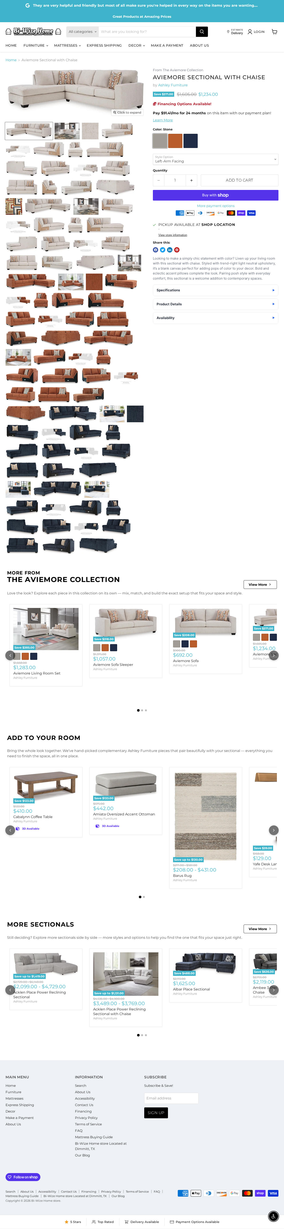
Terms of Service (88, 1124)
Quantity (160, 170)
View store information (172, 235)
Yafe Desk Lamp (267, 864)
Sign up (156, 1113)
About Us (199, 45)
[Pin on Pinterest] (176, 250)
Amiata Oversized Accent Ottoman (124, 814)
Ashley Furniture (173, 85)
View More (258, 584)
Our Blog (82, 1155)
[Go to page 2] (142, 710)
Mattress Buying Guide (94, 1137)
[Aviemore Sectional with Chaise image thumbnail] (29, 131)
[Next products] (274, 655)
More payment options (216, 206)
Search (80, 1085)
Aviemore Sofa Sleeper (113, 665)
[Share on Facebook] (155, 250)
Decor (135, 45)
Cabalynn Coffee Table (33, 817)
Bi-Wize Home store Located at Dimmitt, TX (75, 1196)
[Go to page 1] (138, 710)
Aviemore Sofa (186, 661)
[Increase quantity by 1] (191, 180)
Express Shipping (104, 45)
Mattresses (66, 45)
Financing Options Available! (183, 104)
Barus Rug (182, 876)
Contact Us (84, 1105)
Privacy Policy (86, 1118)
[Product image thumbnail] (67, 131)
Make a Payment (167, 45)
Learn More (163, 120)
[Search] (202, 32)
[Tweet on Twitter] (162, 250)
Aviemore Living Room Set (37, 673)
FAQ (79, 1130)
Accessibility (85, 1098)
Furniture (35, 45)
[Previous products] (10, 655)
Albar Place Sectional (191, 989)
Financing (83, 1111)
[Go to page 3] (146, 710)
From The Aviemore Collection (178, 70)
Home (11, 45)
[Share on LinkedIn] (169, 250)
